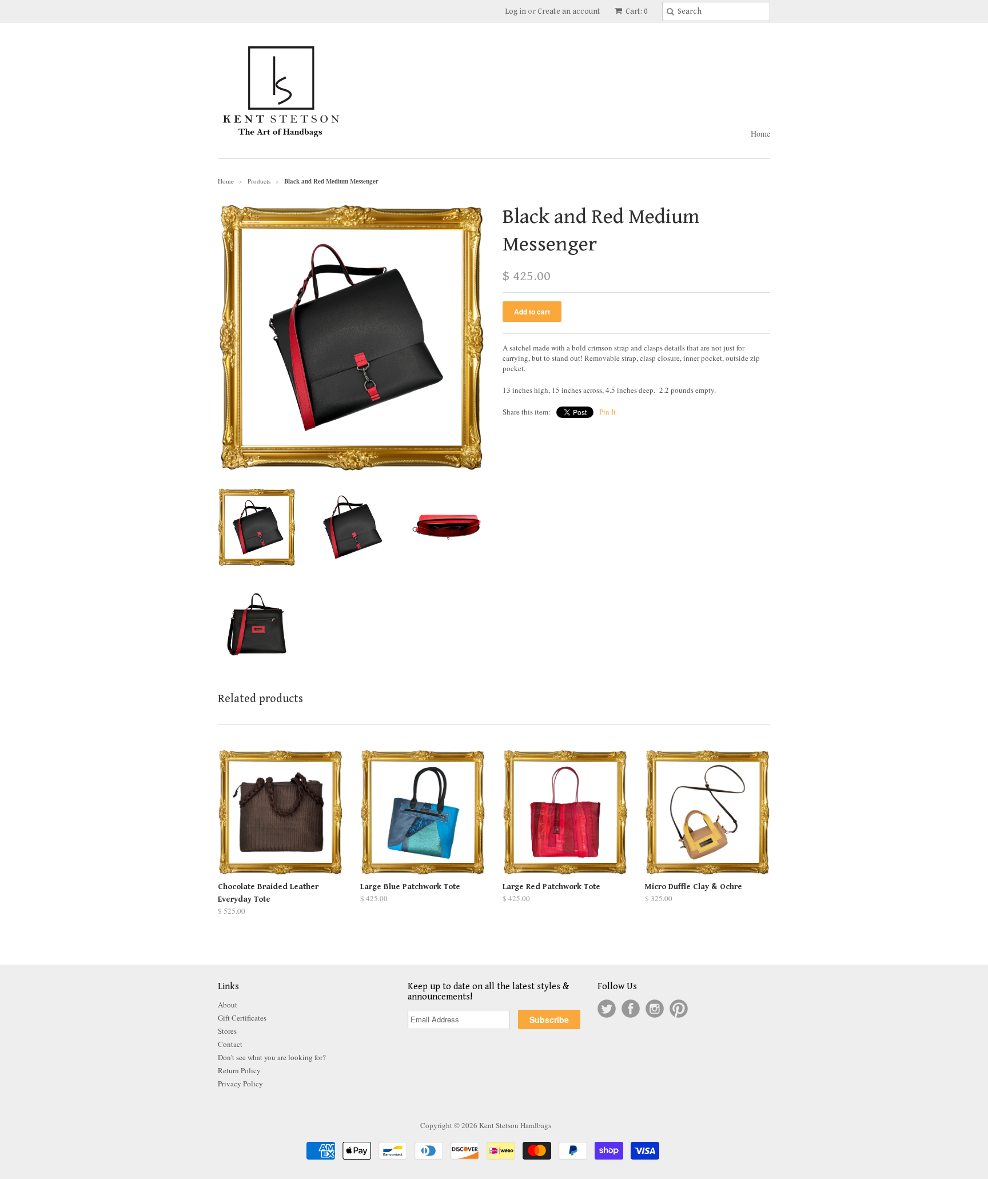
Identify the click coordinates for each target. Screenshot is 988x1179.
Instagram (655, 1008)
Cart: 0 (636, 11)
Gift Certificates (242, 1018)
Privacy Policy (240, 1083)
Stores (227, 1031)
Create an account (568, 11)
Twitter (606, 1008)
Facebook (631, 1008)
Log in (515, 11)
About (227, 1004)
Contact (230, 1044)
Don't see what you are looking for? (272, 1057)
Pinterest (679, 1008)
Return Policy (239, 1070)
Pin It (607, 412)
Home (760, 133)
